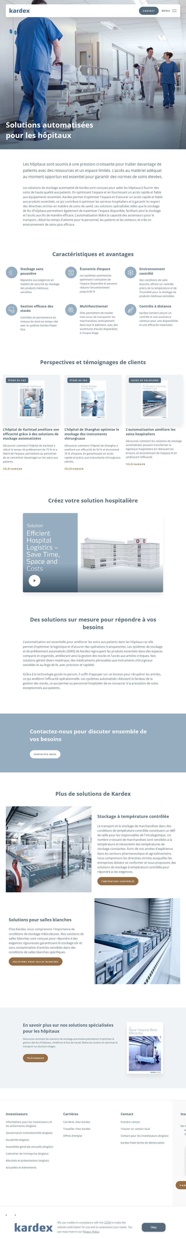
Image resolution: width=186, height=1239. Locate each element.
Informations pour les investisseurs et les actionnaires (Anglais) (29, 1124)
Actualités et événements (21, 1167)
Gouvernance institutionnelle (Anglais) (29, 1133)
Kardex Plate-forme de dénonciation (143, 1142)
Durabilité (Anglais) (17, 1139)
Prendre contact (130, 1122)
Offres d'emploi (72, 1135)
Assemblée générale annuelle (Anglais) (29, 1146)
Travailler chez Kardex (76, 1129)
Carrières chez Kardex (76, 1122)
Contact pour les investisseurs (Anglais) (144, 1135)
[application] (93, 1227)
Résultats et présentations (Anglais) (27, 1160)
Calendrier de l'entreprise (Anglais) (27, 1153)
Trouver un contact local (135, 1129)
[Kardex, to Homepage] (19, 10)
